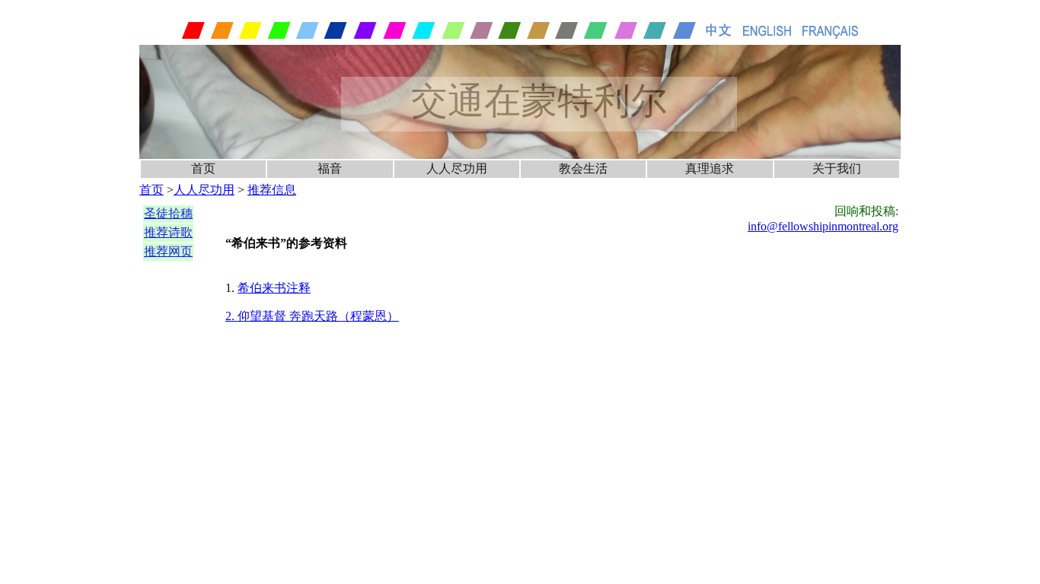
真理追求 (709, 168)
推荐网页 (168, 251)
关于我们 (836, 168)
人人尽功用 (456, 168)
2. (231, 315)
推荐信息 (271, 189)
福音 (329, 168)
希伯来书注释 (274, 287)
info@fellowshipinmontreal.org (823, 226)
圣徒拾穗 (168, 213)
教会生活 (583, 168)
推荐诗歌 (168, 232)
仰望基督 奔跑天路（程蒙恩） (318, 315)
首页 (203, 168)
